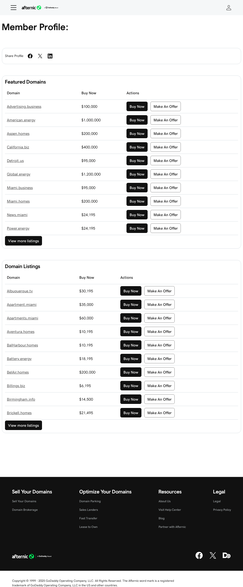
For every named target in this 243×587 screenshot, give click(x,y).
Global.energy (18, 174)
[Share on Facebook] (30, 56)
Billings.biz (16, 386)
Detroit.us (15, 160)
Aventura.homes (20, 331)
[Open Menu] (12, 7)
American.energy (21, 120)
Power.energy (18, 228)
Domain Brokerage (25, 509)
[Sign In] (228, 7)
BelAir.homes (18, 372)
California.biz (18, 147)
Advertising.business (24, 106)
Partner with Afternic (172, 526)
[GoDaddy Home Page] (31, 557)
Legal (217, 501)
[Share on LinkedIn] (50, 56)
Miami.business (20, 187)
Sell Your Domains (24, 501)
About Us (165, 501)
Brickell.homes (19, 413)
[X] (213, 558)
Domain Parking (90, 501)
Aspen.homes (18, 133)
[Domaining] (226, 558)
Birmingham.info (21, 399)
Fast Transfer (88, 518)
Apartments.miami (22, 318)
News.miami (17, 215)
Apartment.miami (22, 304)
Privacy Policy (222, 509)
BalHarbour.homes (22, 345)
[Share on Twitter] (40, 56)
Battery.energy (19, 358)
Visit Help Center (170, 509)
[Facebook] (199, 558)
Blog (162, 518)
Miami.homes (18, 201)
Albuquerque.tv (20, 291)
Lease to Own (88, 526)
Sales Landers (88, 509)
